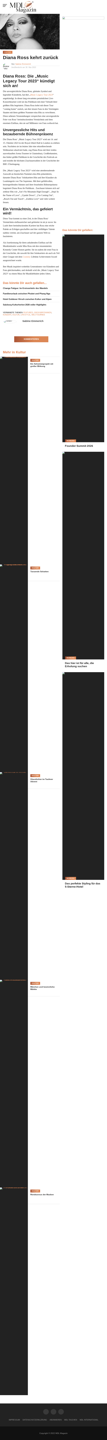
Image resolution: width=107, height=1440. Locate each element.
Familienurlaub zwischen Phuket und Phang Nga (26, 293)
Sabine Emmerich (23, 64)
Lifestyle (25, 315)
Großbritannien (42, 313)
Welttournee (38, 315)
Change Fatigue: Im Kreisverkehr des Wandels (25, 288)
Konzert (7, 315)
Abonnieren (56, 1420)
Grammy (27, 257)
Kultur (16, 315)
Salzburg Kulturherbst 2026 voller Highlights (24, 304)
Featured (28, 313)
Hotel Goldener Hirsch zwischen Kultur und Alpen (27, 299)
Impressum (14, 1420)
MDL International (89, 1420)
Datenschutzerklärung (35, 1420)
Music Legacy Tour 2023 (41, 95)
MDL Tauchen (70, 1420)
